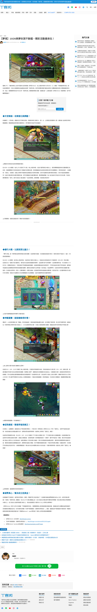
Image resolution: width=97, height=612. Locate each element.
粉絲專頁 (24, 575)
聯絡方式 (41, 602)
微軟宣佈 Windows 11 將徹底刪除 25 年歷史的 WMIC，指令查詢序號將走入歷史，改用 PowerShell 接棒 (86, 57)
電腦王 (70, 605)
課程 (45, 12)
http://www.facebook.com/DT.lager (34, 524)
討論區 (41, 12)
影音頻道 (54, 575)
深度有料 (59, 12)
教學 (27, 12)
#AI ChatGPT (51, 12)
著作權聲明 (57, 600)
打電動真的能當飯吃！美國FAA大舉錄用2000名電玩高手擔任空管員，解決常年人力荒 (86, 52)
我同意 (93, 1)
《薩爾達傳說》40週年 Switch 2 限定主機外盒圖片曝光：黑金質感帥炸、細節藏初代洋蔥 (86, 72)
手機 (12, 12)
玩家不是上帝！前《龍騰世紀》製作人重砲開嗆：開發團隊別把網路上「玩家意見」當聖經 (86, 62)
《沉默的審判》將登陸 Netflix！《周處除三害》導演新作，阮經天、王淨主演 (25, 532)
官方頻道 (44, 575)
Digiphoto (71, 602)
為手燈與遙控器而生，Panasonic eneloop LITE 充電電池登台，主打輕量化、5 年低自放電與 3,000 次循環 (86, 82)
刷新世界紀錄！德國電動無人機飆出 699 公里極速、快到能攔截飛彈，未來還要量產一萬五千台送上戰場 (86, 42)
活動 (35, 12)
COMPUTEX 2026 (69, 12)
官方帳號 (34, 575)
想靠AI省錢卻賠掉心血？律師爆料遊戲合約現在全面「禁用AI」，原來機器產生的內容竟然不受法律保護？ (86, 87)
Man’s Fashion (73, 600)
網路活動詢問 (87, 602)
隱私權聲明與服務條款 (60, 597)
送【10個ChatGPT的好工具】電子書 (34, 566)
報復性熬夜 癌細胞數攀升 (9, 542)
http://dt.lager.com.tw (25, 519)
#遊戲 (2, 547)
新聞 (2, 12)
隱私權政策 (68, 1)
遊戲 (5, 35)
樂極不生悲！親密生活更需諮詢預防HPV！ (15, 540)
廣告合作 (41, 600)
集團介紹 (41, 597)
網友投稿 (85, 605)
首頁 (1, 35)
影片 (31, 12)
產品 (7, 12)
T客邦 (70, 597)
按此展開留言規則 (18, 586)
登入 (91, 7)
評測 (23, 12)
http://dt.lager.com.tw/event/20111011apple (39, 521)
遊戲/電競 (17, 12)
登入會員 (15, 584)
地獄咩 (4, 42)
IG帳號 (63, 575)
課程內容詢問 (87, 600)
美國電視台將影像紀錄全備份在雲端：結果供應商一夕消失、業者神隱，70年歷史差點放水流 (30, 537)
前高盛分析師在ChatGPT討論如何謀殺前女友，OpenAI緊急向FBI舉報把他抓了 (25, 535)
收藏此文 (23, 42)
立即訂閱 (59, 109)
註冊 (95, 7)
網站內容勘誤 (87, 597)
